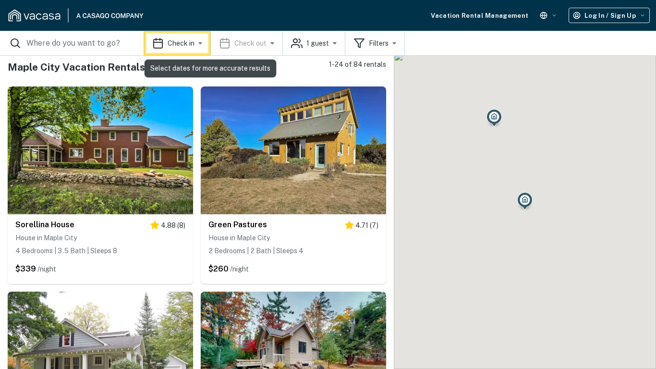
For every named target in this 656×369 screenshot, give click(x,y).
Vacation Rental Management (479, 15)
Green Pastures (237, 224)
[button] (213, 43)
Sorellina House (44, 224)
